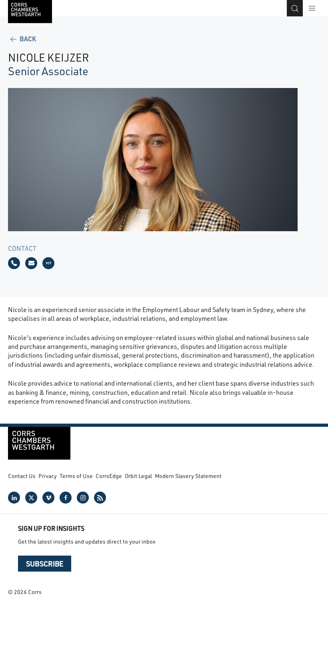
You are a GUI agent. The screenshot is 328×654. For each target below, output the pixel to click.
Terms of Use (76, 476)
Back (27, 38)
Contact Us (22, 476)
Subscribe (44, 563)
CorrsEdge (109, 476)
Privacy (47, 476)
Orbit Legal (138, 476)
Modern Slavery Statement (188, 476)
